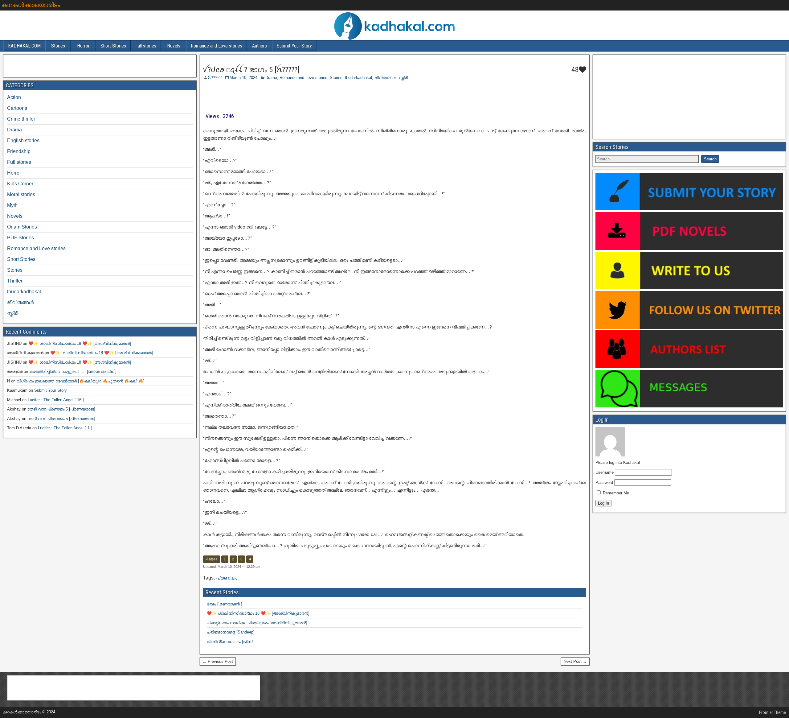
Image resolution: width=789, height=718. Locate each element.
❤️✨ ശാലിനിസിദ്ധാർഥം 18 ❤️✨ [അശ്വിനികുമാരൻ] (258, 613)
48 (574, 69)
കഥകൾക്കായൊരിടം (30, 5)
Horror (83, 46)
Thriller (14, 280)
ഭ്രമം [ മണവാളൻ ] (224, 604)
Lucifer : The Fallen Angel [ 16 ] (56, 400)
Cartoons (17, 108)
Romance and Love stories (216, 46)
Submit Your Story (294, 46)
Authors (259, 46)
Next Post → (575, 661)
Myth (12, 205)
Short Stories (113, 46)
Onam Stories (22, 226)
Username (604, 472)
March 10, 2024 (243, 77)
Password (604, 482)
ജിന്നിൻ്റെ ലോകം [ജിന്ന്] (230, 641)
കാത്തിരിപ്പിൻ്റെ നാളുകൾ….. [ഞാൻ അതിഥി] (73, 371)
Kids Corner (20, 183)
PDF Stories (20, 237)
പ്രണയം (226, 577)
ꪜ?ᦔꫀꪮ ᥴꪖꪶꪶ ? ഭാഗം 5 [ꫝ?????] (251, 69)
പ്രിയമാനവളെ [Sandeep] (231, 632)
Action (14, 97)
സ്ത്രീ (403, 77)
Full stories (145, 46)
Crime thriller (21, 119)
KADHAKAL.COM (24, 46)
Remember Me (615, 493)
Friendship (19, 151)
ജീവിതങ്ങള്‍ (385, 77)
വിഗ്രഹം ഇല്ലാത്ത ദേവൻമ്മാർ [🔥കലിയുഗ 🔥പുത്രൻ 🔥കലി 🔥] (81, 381)
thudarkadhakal (358, 77)
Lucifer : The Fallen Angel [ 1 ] (65, 428)
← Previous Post (217, 661)
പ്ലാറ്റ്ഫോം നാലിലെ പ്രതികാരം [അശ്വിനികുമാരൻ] (257, 623)
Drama (271, 77)
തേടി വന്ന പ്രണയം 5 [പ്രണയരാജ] (61, 409)
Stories (58, 46)
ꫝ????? (215, 77)
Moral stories (21, 194)
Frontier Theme (772, 712)
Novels (173, 46)
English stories (23, 140)
